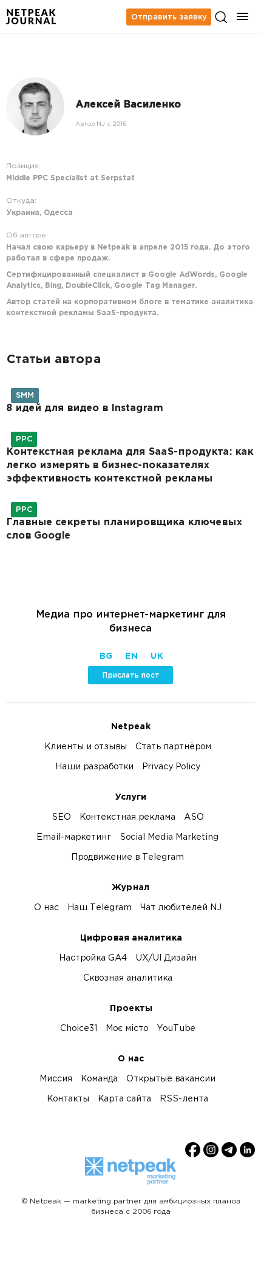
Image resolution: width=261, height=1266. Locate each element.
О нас (46, 908)
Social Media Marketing (169, 837)
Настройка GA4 (93, 958)
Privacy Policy (171, 767)
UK (156, 656)
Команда (99, 1079)
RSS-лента (184, 1099)
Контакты (68, 1099)
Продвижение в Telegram (127, 857)
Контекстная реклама (127, 817)
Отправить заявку (168, 17)
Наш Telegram (99, 908)
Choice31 (78, 1028)
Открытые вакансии (170, 1079)
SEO (61, 817)
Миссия (55, 1079)
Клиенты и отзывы (85, 747)
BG (105, 656)
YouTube (176, 1028)
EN (131, 656)
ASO (194, 817)
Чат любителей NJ (181, 908)
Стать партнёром (173, 747)
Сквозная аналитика (127, 978)
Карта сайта (124, 1099)
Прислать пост (131, 675)
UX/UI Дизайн (166, 958)
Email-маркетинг (73, 837)
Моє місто (127, 1028)
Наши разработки (94, 767)
